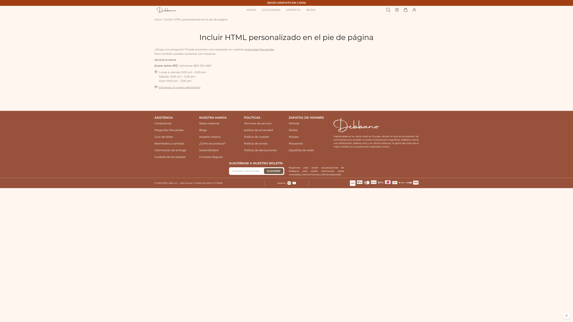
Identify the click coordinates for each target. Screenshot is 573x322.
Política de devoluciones (260, 150)
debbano (166, 10)
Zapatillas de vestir (301, 150)
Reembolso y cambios (169, 143)
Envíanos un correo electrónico (179, 87)
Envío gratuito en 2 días (286, 2)
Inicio (158, 19)
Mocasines (296, 143)
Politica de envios (256, 143)
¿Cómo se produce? (212, 143)
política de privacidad (258, 130)
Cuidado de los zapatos (170, 157)
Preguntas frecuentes (169, 130)
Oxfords (294, 123)
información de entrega (170, 150)
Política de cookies (256, 136)
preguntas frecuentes (259, 49)
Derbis (293, 130)
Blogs (203, 130)
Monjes (293, 136)
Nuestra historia (210, 136)
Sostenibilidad (208, 150)
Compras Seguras (211, 157)
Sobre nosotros (209, 123)
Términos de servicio (257, 123)
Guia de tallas (163, 136)
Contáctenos (162, 123)
